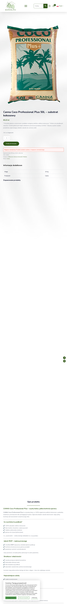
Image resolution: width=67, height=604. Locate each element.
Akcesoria (10, 157)
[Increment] (9, 138)
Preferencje (34, 597)
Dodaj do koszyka (11, 144)
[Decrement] (4, 138)
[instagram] (64, 361)
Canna (8, 158)
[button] (45, 6)
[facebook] (64, 357)
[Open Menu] (26, 6)
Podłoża (25, 157)
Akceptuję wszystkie (10, 597)
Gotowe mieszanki (18, 157)
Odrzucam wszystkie (23, 597)
